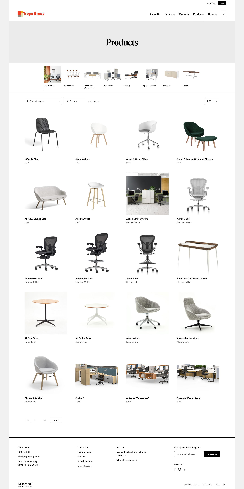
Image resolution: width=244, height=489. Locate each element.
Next (56, 420)
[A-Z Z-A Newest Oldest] (212, 101)
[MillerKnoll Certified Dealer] (25, 485)
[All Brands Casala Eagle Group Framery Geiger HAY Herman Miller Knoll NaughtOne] (75, 101)
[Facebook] (175, 469)
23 (45, 420)
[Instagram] (179, 469)
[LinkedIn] (185, 469)
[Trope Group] (32, 14)
